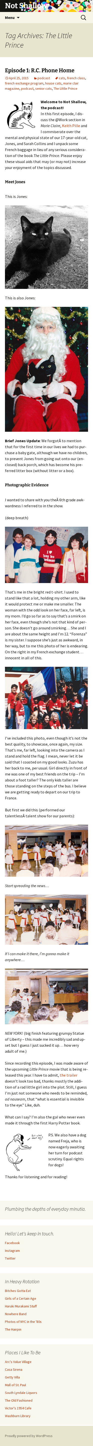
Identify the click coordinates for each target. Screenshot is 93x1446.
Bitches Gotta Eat (18, 1290)
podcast (43, 78)
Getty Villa (12, 1377)
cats (62, 78)
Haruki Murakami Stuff (21, 1306)
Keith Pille (71, 125)
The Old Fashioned (18, 1400)
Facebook (12, 1243)
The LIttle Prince (65, 88)
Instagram (12, 1250)
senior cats (43, 88)
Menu (10, 17)
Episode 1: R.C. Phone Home (39, 70)
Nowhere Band (16, 1314)
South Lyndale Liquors (21, 1392)
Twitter (10, 1258)
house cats (53, 83)
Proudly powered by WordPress (29, 1436)
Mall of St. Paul (15, 1385)
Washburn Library (18, 1416)
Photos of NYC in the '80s (23, 1321)
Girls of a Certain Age (20, 1298)
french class (76, 78)
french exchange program (24, 83)
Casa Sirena (13, 1369)
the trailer (68, 1075)
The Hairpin (13, 1329)
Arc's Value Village (18, 1362)
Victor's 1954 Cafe (18, 1408)
